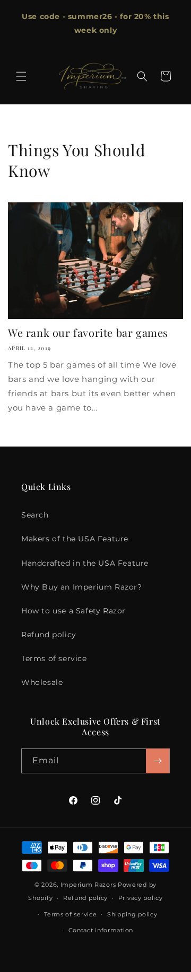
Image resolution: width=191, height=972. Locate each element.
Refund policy (48, 634)
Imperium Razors (88, 884)
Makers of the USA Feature (74, 538)
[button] (21, 76)
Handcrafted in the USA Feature (85, 563)
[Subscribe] (157, 760)
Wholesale (42, 682)
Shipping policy (132, 914)
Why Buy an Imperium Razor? (81, 587)
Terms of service (54, 658)
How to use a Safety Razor (73, 611)
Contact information (100, 930)
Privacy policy (140, 898)
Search (35, 515)
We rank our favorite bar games (88, 333)
